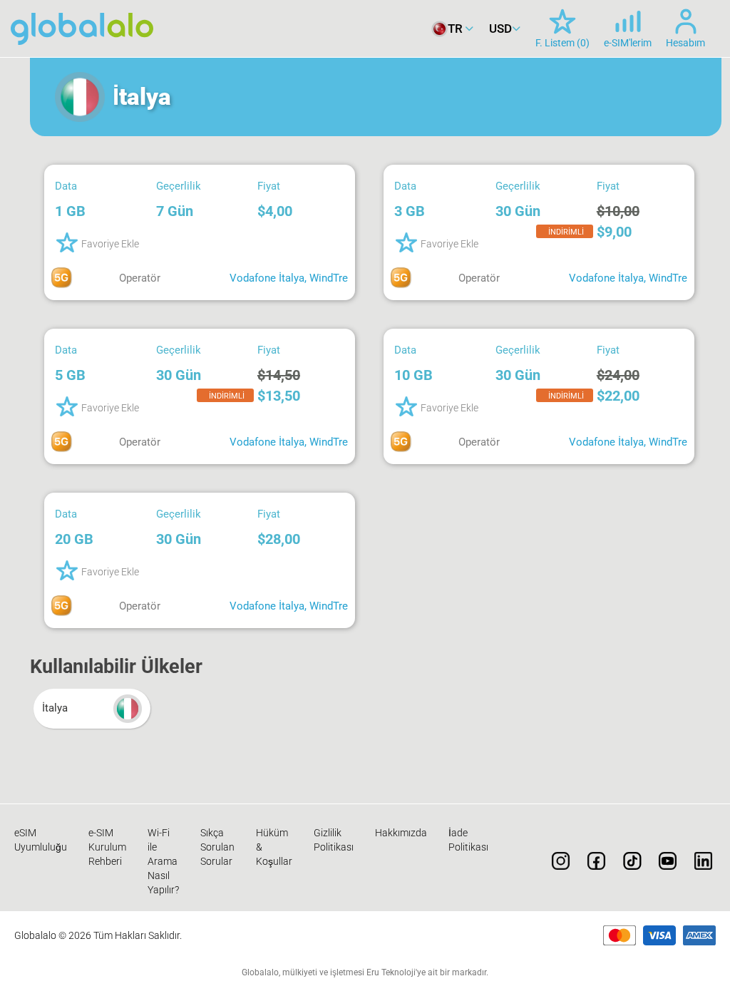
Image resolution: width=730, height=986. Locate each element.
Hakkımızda (401, 832)
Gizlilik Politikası (334, 840)
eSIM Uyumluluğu (40, 840)
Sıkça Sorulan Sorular (217, 847)
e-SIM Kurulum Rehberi (107, 847)
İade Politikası (468, 840)
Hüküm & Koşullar (274, 847)
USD (500, 28)
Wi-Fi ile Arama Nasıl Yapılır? (163, 861)
